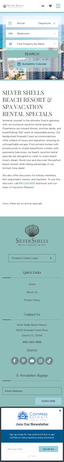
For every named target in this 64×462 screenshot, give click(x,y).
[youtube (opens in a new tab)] (32, 361)
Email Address (13, 391)
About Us (32, 292)
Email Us (32, 350)
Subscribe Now (48, 449)
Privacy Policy (32, 300)
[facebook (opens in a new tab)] (15, 361)
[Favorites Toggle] (50, 6)
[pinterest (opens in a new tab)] (23, 361)
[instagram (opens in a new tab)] (40, 361)
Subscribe (48, 401)
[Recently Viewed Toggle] (43, 6)
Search (32, 54)
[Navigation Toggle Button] (58, 6)
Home (32, 284)
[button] (32, 424)
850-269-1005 (32, 342)
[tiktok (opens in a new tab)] (49, 361)
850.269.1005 (27, 183)
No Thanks (32, 456)
